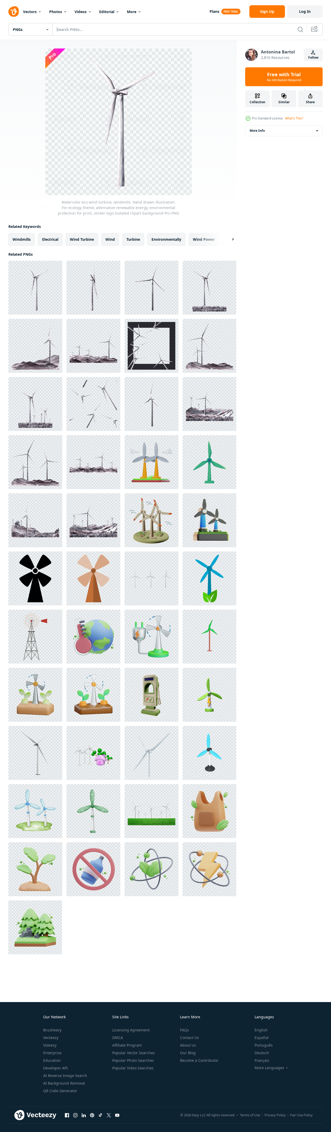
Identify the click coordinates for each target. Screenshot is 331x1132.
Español (261, 1037)
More (131, 11)
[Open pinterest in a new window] (92, 1115)
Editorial (106, 11)
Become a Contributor (199, 1060)
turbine (133, 239)
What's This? (294, 118)
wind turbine (82, 239)
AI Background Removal (64, 1083)
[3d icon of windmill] (209, 753)
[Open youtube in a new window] (117, 1115)
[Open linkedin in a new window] (84, 1115)
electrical (50, 239)
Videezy (50, 1045)
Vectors (30, 11)
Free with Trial (284, 76)
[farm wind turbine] (35, 578)
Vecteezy (50, 1037)
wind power (204, 239)
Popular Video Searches (133, 1067)
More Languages (269, 1068)
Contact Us (189, 1037)
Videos (81, 11)
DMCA (117, 1037)
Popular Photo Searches (133, 1060)
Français (262, 1060)
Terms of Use (250, 1115)
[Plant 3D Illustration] (35, 869)
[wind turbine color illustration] (35, 637)
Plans (214, 11)
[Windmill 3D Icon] (151, 520)
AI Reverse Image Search (65, 1075)
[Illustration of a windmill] (93, 811)
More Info (257, 130)
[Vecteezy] (13, 11)
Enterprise (52, 1052)
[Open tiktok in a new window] (100, 1115)
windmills (22, 239)
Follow (313, 57)
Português (264, 1045)
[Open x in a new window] (109, 1115)
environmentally (166, 239)
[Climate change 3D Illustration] (93, 637)
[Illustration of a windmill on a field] (35, 811)
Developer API (55, 1067)
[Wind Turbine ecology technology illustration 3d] (209, 520)
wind (110, 239)
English (261, 1029)
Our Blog (188, 1052)
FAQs (184, 1029)
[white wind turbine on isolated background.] (151, 578)
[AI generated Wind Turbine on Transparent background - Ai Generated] (35, 753)
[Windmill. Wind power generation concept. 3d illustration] (209, 462)
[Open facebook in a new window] (67, 1115)
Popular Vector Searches (133, 1052)
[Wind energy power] (209, 637)
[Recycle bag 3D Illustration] (209, 811)
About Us (188, 1045)
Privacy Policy (275, 1115)
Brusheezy (52, 1029)
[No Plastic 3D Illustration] (93, 869)
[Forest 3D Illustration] (35, 927)
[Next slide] (228, 239)
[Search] (300, 29)
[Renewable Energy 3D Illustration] (151, 869)
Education (52, 1060)
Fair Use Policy (301, 1115)
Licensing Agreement (131, 1029)
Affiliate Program (127, 1045)
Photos (55, 11)
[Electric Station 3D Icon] (151, 695)
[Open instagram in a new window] (75, 1115)
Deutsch (262, 1052)
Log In (305, 11)
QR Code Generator (60, 1090)
